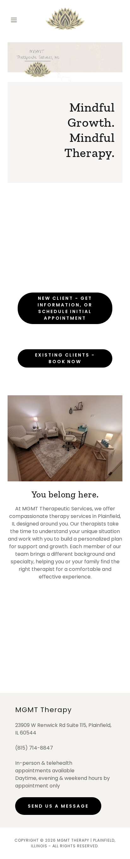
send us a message (58, 806)
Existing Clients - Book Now (65, 358)
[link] (65, 20)
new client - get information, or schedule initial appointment (65, 308)
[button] (16, 20)
